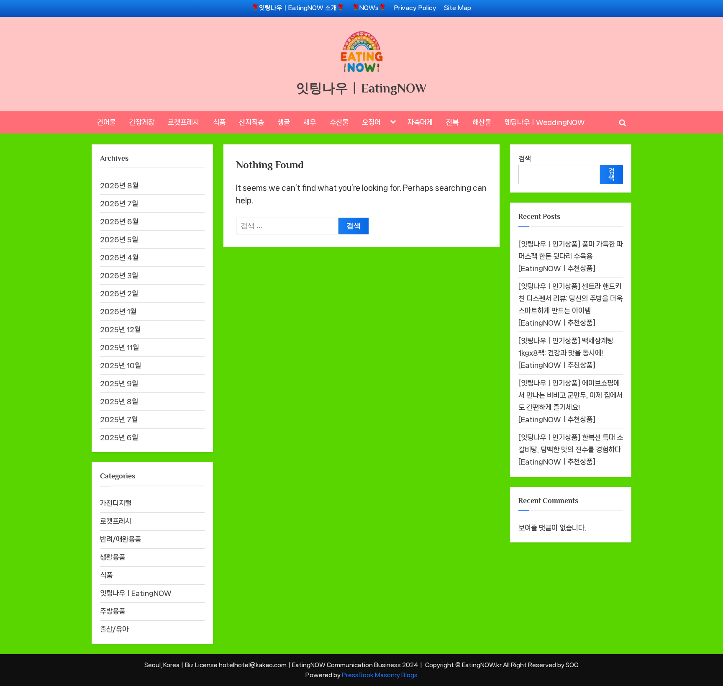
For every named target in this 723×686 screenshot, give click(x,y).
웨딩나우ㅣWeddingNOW (545, 122)
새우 (309, 122)
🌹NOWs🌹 (369, 8)
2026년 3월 (119, 275)
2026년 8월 (119, 185)
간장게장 (141, 122)
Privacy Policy (415, 8)
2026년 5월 (119, 239)
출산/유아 (114, 629)
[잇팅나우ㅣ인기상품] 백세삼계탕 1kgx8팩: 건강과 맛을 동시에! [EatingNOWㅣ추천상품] (565, 353)
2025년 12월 (120, 329)
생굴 (283, 122)
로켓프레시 (183, 122)
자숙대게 (420, 122)
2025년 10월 (120, 365)
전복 (452, 122)
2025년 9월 (119, 383)
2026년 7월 (119, 203)
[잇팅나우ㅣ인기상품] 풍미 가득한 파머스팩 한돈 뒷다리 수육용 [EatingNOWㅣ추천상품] (570, 256)
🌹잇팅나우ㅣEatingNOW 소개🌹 (297, 8)
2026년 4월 (119, 257)
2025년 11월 (119, 347)
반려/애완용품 (120, 539)
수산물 (339, 122)
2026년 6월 (119, 221)
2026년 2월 (119, 293)
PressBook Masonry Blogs (380, 675)
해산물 (481, 122)
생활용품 (112, 557)
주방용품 (112, 611)
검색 (524, 158)
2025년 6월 (119, 437)
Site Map (457, 8)
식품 (219, 122)
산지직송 (251, 122)
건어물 (106, 122)
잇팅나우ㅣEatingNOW (361, 88)
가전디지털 (115, 503)
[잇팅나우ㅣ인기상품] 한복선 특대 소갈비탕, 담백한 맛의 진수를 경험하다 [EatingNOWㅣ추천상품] (570, 449)
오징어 (371, 122)
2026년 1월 (118, 311)
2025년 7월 (119, 419)
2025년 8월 (119, 401)
